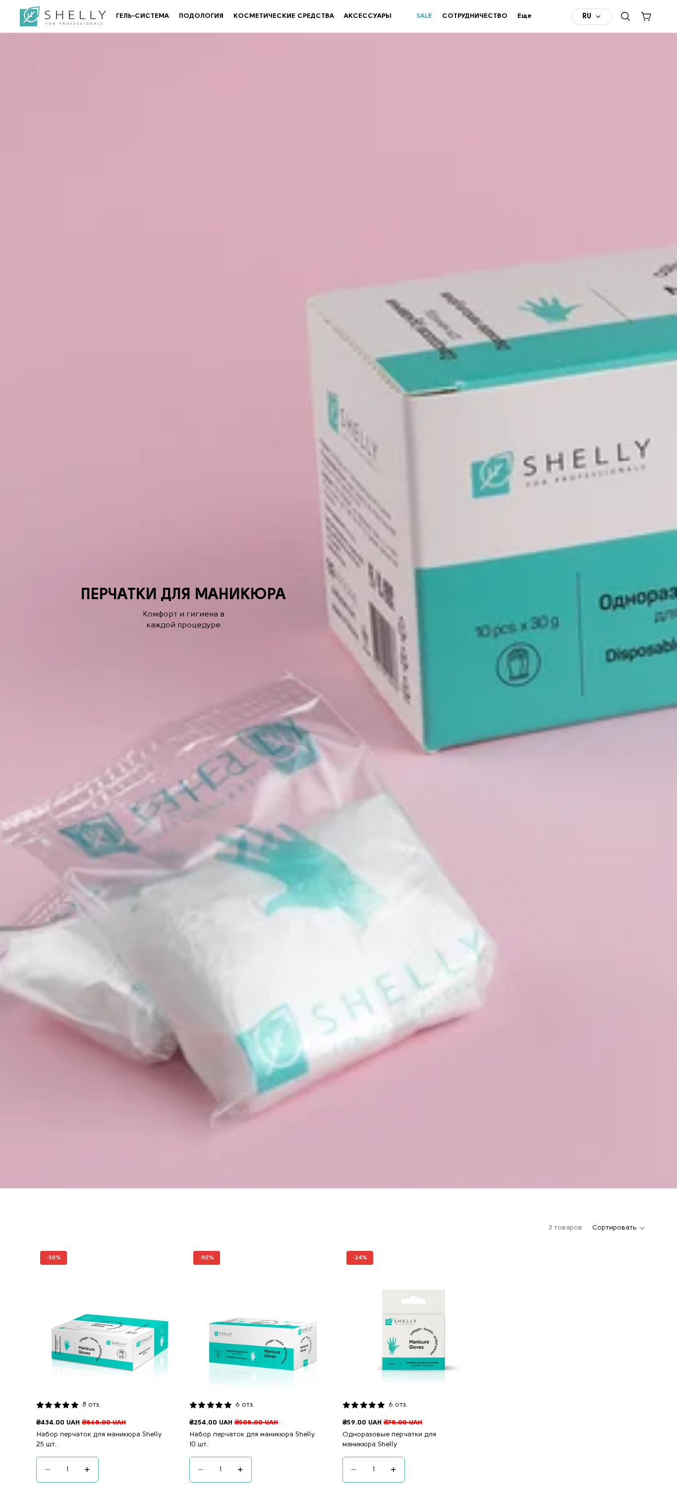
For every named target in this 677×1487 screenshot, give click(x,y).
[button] (619, 1228)
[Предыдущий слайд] (51, 1319)
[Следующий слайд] (166, 1319)
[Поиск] (625, 16)
